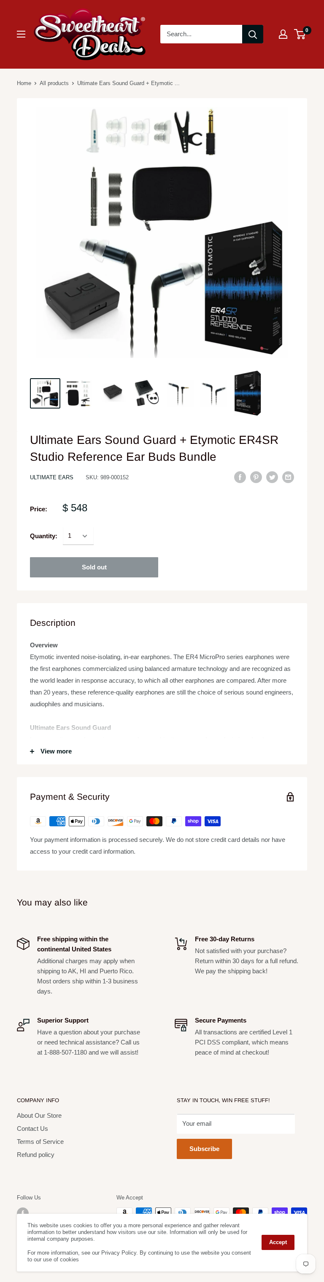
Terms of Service (40, 1141)
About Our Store (39, 1115)
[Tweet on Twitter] (272, 477)
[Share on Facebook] (240, 477)
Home (24, 83)
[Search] (252, 34)
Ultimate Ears (51, 477)
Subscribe (204, 1148)
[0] (300, 34)
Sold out (94, 567)
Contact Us (32, 1128)
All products (54, 83)
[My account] (283, 34)
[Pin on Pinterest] (256, 477)
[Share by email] (288, 477)
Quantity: (43, 536)
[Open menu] (21, 34)
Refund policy (35, 1154)
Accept (278, 1242)
